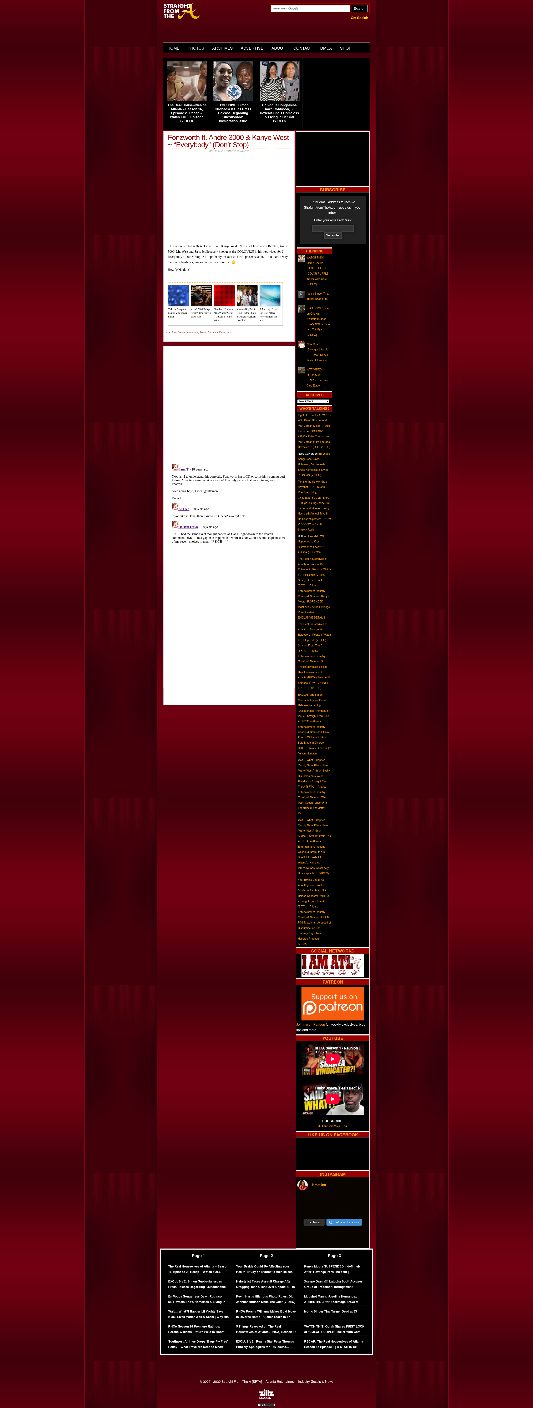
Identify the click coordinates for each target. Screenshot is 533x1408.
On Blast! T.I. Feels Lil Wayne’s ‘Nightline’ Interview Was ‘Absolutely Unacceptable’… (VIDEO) (313, 862)
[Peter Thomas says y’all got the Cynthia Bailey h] (305, 1210)
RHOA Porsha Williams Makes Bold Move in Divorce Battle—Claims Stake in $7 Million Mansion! (314, 742)
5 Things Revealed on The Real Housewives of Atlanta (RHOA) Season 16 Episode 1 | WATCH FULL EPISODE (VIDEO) (266, 1334)
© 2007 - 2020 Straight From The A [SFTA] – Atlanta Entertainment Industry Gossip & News (267, 1381)
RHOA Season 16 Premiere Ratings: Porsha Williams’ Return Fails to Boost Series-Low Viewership (196, 1331)
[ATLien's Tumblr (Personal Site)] (332, 975)
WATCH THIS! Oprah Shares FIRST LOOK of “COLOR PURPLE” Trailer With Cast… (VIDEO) (334, 1331)
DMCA (326, 48)
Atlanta (203, 332)
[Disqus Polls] (229, 401)
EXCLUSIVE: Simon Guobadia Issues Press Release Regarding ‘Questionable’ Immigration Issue (233, 113)
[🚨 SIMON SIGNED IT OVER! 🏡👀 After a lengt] (359, 1210)
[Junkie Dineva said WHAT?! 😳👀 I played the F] (323, 1210)
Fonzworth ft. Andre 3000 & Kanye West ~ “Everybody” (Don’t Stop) (228, 141)
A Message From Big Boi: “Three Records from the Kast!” (268, 314)
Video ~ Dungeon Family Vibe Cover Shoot (177, 312)
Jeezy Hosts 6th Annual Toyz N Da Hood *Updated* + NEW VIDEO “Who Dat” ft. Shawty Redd (314, 518)
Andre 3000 (192, 332)
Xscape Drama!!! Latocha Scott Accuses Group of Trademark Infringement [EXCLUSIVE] (333, 1286)
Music (229, 332)
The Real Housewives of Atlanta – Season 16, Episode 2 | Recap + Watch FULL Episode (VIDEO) (187, 113)
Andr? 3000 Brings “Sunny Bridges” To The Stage (201, 312)
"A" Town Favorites (177, 332)
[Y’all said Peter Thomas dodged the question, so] (341, 1200)
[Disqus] (229, 514)
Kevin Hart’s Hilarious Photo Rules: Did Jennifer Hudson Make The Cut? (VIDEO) (265, 1299)
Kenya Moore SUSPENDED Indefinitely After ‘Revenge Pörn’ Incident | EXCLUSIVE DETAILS (314, 606)
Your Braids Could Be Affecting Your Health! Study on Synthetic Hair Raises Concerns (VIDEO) (264, 1271)
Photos (196, 48)
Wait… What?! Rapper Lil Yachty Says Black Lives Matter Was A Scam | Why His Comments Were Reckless (198, 1316)
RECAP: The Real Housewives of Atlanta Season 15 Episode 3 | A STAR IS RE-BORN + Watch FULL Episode (333, 1346)
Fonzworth (213, 332)
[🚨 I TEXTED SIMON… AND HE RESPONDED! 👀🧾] (341, 1210)
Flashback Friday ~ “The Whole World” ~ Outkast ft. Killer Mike (223, 314)
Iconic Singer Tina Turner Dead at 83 (330, 1311)
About (278, 48)
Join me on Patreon (310, 1024)
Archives (222, 48)
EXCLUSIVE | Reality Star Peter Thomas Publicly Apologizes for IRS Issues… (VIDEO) (265, 1346)
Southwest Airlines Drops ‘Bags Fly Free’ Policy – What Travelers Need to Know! (198, 1344)
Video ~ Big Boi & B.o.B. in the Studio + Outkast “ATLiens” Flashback (247, 314)
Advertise (252, 48)
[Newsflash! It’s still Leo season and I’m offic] (305, 1200)
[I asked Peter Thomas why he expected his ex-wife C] (359, 1200)
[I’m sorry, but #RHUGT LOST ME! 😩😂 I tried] (323, 1200)
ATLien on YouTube (332, 1126)
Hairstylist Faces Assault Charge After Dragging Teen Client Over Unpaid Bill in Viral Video (265, 1286)
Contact (302, 48)
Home (173, 48)
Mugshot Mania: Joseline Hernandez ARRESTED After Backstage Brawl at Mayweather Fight (331, 1301)
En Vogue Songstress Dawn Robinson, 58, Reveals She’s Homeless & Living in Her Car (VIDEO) (279, 113)
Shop (345, 48)
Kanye (222, 332)
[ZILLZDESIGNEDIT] (266, 1398)
